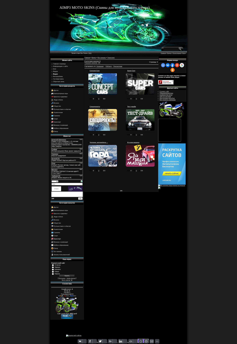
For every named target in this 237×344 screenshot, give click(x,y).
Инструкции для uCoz (167, 98)
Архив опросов (71, 278)
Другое (56, 90)
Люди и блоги (58, 100)
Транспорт (57, 122)
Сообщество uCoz (166, 95)
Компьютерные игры (61, 93)
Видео (169, 53)
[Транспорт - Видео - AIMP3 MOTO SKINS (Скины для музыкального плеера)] (141, 341)
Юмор (56, 131)
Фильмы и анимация (61, 125)
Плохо (57, 271)
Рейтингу (109, 66)
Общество (57, 106)
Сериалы (57, 115)
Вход (184, 53)
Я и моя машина (133, 142)
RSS (90, 53)
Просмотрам (117, 66)
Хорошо (57, 267)
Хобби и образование (61, 128)
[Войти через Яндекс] (177, 65)
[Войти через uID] (163, 65)
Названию (99, 66)
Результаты (62, 278)
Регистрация (177, 53)
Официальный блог (166, 93)
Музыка (56, 103)
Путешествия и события (62, 109)
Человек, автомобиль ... (99, 142)
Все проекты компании (168, 100)
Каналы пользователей (62, 254)
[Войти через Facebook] (172, 65)
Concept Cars (95, 70)
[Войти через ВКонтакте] (168, 65)
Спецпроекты (95, 106)
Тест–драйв (131, 106)
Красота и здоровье (60, 96)
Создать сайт (164, 91)
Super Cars (131, 70)
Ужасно (57, 274)
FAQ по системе (165, 96)
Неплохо (58, 269)
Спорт (56, 119)
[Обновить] (82, 181)
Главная (163, 53)
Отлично (58, 265)
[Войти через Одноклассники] (172, 70)
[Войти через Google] (182, 65)
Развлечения (58, 112)
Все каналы (58, 251)
